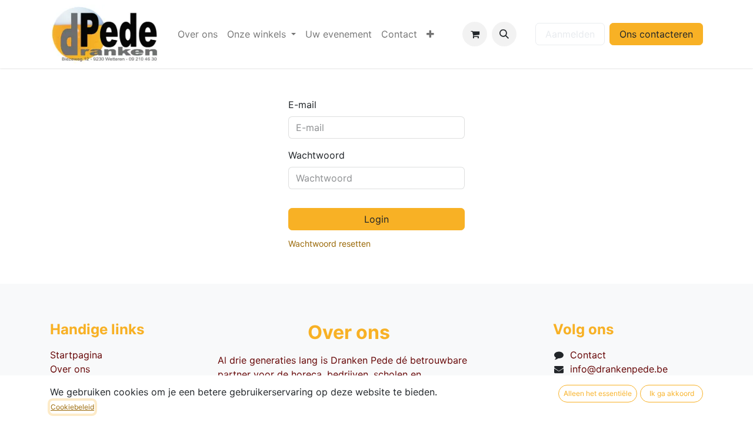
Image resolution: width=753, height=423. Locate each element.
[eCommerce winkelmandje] (474, 34)
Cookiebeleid (72, 406)
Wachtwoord (316, 155)
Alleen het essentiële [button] (598, 393)
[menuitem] (197, 34)
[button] (504, 34)
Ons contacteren (656, 34)
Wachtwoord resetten (329, 244)
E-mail (302, 104)
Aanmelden (570, 34)
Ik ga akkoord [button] (671, 393)
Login (376, 219)
